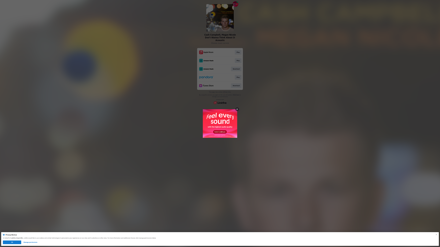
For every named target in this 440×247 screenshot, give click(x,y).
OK (12, 242)
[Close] (436, 234)
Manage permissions (30, 242)
